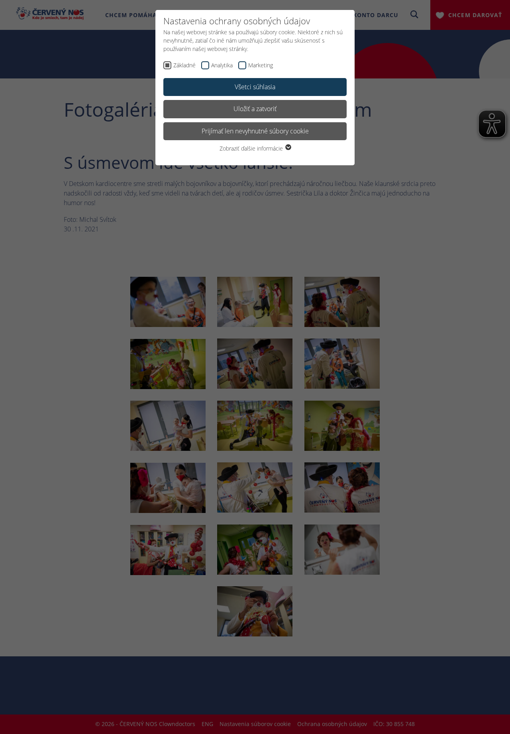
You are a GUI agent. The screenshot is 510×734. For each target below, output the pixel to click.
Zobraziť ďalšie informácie (252, 148)
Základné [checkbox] (184, 65)
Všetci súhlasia (255, 86)
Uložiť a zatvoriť (255, 108)
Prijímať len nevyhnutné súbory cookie (255, 131)
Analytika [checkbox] (222, 65)
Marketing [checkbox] (260, 65)
